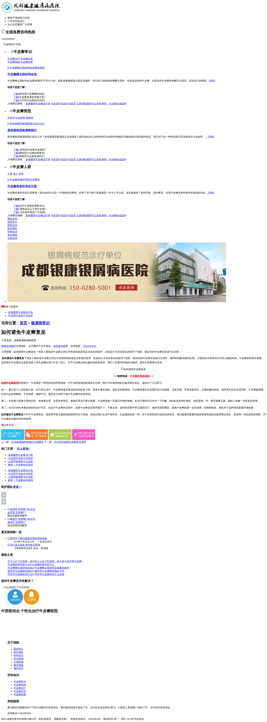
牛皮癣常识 (20, 681)
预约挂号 (18, 668)
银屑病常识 (40, 323)
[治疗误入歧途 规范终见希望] (23, 545)
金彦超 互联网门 (16, 512)
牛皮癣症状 (26, 58)
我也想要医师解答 (17, 515)
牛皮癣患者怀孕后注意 (22, 186)
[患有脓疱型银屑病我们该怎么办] (25, 123)
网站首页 (12, 218)
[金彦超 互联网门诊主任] (21, 509)
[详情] (212, 80)
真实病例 (12, 235)
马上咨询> (23, 448)
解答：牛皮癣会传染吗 (113, 103)
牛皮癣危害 (26, 62)
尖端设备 (18, 662)
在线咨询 (12, 238)
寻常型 (11, 118)
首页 (23, 323)
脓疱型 (29, 118)
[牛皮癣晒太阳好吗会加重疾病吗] (25, 67)
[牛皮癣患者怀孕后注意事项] (23, 179)
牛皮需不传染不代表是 (63, 103)
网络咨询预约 (8, 346)
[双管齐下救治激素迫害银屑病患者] (27, 538)
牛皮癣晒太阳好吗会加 (22, 74)
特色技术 (12, 231)
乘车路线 (18, 665)
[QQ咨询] (31, 604)
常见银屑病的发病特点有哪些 (27, 442)
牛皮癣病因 (13, 62)
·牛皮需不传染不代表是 (20, 315)
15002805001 (89, 346)
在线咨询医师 (60, 346)
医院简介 (12, 222)
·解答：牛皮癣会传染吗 (20, 464)
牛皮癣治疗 (13, 58)
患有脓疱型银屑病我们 (22, 130)
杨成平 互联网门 (16, 522)
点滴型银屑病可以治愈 (88, 103)
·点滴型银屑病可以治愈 (20, 461)
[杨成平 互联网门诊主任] (21, 519)
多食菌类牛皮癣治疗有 (37, 103)
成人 (15, 174)
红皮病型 (20, 118)
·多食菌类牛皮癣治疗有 (20, 312)
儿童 (9, 174)
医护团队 (12, 228)
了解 (16, 94)
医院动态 (12, 225)
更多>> (17, 487)
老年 (21, 174)
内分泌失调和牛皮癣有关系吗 (70, 442)
